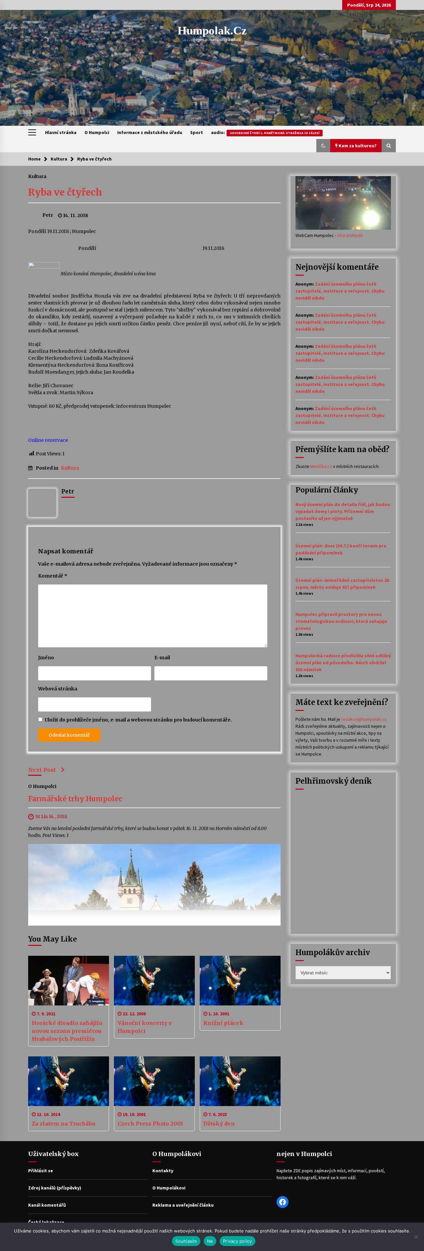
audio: (265, 132)
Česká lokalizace (46, 1222)
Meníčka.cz (321, 466)
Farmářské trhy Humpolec (75, 799)
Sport (196, 132)
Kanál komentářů (47, 1205)
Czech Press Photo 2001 (150, 1123)
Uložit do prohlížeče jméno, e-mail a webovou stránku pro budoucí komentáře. (138, 720)
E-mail (162, 658)
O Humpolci (96, 132)
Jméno (46, 658)
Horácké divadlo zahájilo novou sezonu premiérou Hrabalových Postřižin (67, 1031)
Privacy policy (237, 1241)
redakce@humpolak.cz (364, 719)
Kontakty (162, 1171)
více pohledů (350, 235)
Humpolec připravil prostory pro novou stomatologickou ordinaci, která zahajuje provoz (341, 621)
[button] (323, 145)
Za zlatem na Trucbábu (63, 1123)
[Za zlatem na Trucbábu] (68, 1081)
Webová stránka (57, 689)
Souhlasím (186, 1241)
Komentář (52, 576)
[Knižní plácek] (240, 980)
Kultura (37, 176)
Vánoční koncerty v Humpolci (145, 1027)
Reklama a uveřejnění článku (183, 1205)
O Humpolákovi (169, 1188)
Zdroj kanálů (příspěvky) (54, 1188)
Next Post (42, 769)
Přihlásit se (40, 1171)
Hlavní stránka (61, 132)
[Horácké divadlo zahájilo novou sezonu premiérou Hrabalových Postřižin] (68, 980)
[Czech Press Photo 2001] (154, 1081)
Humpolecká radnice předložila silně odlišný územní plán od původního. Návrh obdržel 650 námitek (343, 662)
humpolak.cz (212, 30)
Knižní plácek (223, 1023)
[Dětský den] (240, 1081)
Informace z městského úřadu (149, 132)
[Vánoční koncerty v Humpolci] (154, 980)
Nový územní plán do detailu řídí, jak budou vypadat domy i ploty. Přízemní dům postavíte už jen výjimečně (342, 511)
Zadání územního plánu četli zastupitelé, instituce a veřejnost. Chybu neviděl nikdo (340, 291)
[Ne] (415, 1236)
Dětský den (219, 1123)
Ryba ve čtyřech (65, 192)
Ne (210, 1241)
